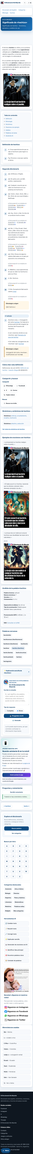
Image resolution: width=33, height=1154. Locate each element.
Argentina (11, 222)
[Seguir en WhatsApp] (16, 1015)
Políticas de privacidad (12, 1149)
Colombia (11, 205)
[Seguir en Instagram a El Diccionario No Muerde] (16, 980)
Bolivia (10, 246)
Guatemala (20, 205)
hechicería (13, 418)
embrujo (13, 416)
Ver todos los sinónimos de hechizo (13, 429)
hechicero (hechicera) (11, 644)
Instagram (4, 1111)
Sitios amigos (5, 1139)
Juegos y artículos (6, 1136)
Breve (21, 711)
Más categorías (18, 911)
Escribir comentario (16, 792)
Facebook (4, 1108)
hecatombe (7, 635)
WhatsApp (4, 1117)
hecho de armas (21, 652)
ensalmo (6, 418)
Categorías (21, 10)
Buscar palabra (16, 828)
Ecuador (10, 248)
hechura (19, 657)
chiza (14, 291)
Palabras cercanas (11, 133)
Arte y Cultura (19, 889)
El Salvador (20, 222)
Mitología (5, 13)
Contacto (3, 1130)
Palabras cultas (19, 906)
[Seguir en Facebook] (16, 1011)
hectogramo (7, 661)
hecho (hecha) (8, 652)
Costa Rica (18, 246)
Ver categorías (16, 833)
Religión (7, 911)
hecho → (26, 806)
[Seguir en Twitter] (16, 1019)
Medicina (8, 906)
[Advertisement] (16, 37)
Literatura (8, 902)
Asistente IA (9, 136)
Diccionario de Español (9, 10)
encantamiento (21, 416)
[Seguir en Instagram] (16, 1007)
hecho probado (8, 657)
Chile (9, 265)
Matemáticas (19, 902)
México (19, 207)
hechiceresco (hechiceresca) (13, 639)
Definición (9, 118)
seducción (20, 423)
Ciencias (16, 893)
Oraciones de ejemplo (12, 127)
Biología (7, 893)
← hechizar (7, 806)
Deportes (8, 898)
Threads (3, 1120)
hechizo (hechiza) (18, 648)
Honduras (11, 207)
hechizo (12, 13)
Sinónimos (9, 124)
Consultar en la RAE (13, 623)
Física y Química (19, 898)
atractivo (14, 423)
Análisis (8, 130)
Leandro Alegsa (13, 370)
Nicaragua (11, 209)
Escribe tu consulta (10, 690)
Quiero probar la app (16, 775)
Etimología (9, 121)
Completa (10, 711)
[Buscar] (24, 2)
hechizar (17, 322)
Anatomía (8, 889)
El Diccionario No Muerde (9, 1123)
